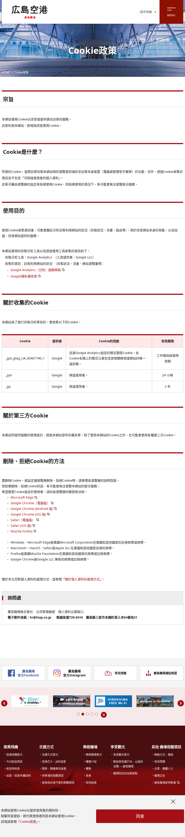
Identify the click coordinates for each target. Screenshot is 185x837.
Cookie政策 (28, 821)
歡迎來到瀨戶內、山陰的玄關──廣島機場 (128, 764)
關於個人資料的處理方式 (82, 579)
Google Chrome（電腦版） (30, 503)
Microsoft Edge (22, 497)
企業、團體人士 (163, 769)
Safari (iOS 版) (21, 525)
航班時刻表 (13, 769)
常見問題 (120, 673)
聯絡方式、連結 (163, 755)
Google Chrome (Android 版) (32, 508)
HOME (6, 72)
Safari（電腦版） (23, 520)
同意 (140, 816)
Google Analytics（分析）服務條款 (36, 270)
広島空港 (30, 11)
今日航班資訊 (14, 762)
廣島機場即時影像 (165, 783)
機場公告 (159, 776)
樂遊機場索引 (94, 755)
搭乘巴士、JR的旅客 (54, 762)
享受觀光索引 (121, 755)
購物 (88, 769)
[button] (78, 714)
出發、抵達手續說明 (18, 776)
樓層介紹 (91, 762)
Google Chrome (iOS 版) (28, 514)
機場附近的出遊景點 (125, 773)
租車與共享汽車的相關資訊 (58, 783)
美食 (88, 776)
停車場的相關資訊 (53, 776)
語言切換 (146, 12)
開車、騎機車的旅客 (54, 769)
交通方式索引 (50, 755)
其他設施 (91, 783)
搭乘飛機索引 (14, 755)
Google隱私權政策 (24, 276)
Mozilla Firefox (21, 531)
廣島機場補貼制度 (165, 673)
